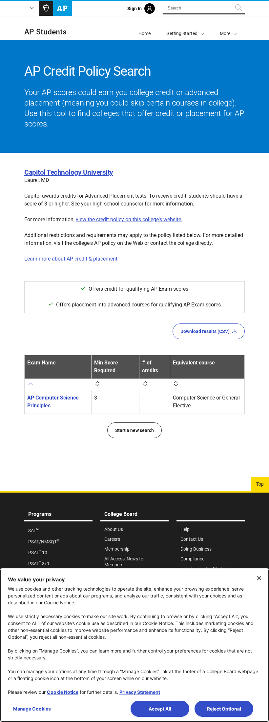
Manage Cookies (32, 709)
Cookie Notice (62, 692)
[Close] (259, 578)
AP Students (45, 32)
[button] (228, 28)
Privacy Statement (139, 692)
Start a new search (134, 430)
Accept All (160, 709)
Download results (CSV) (205, 331)
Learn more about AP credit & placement (70, 259)
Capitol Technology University (68, 172)
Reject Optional (224, 709)
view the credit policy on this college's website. (129, 219)
